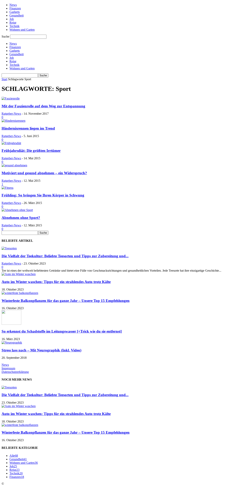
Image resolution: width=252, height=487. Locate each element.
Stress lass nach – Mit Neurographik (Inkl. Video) (41, 350)
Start (4, 79)
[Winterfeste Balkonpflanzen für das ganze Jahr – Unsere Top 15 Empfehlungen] (20, 293)
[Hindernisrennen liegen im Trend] (13, 120)
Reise (12, 22)
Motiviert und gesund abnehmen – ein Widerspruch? (44, 173)
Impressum (8, 368)
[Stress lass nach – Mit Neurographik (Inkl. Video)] (12, 342)
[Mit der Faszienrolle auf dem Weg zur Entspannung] (11, 98)
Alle (13, 455)
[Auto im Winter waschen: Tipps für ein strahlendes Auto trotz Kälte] (19, 274)
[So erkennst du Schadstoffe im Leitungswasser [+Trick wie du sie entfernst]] (11, 323)
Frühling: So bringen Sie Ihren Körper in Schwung (43, 195)
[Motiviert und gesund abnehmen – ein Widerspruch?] (14, 165)
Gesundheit (16, 15)
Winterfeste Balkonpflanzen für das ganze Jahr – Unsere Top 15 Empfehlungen (66, 301)
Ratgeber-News (11, 113)
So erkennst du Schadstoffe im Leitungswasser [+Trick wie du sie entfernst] (62, 331)
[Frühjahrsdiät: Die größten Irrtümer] (11, 143)
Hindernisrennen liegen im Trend (28, 128)
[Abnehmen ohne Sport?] (17, 210)
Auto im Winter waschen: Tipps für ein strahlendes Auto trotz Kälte (56, 282)
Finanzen (15, 8)
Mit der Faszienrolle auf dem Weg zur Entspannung (43, 106)
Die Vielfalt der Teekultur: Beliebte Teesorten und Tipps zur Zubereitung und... (65, 256)
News (13, 4)
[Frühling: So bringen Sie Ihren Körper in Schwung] (7, 187)
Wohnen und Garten (22, 29)
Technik (14, 26)
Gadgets (14, 12)
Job (11, 19)
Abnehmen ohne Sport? (21, 218)
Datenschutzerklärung (15, 372)
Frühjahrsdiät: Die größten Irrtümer (31, 150)
